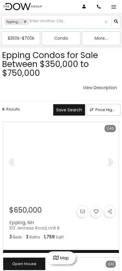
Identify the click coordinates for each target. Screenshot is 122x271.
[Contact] (83, 211)
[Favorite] (96, 211)
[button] (25, 22)
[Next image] (110, 162)
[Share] (110, 211)
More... (100, 38)
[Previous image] (11, 162)
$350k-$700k (21, 38)
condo (61, 38)
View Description (100, 88)
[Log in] (84, 6)
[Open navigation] (113, 7)
